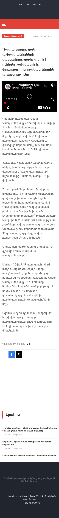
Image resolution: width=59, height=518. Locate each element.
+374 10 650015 (31, 503)
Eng (27, 4)
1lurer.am (33, 481)
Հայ (20, 4)
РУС (34, 4)
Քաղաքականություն (13, 36)
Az (40, 4)
